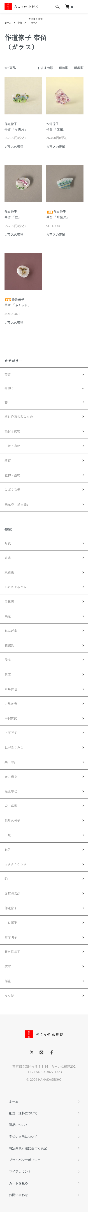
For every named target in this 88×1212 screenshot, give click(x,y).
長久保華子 (12, 951)
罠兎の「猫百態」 (17, 504)
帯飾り (9, 388)
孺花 (8, 981)
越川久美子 (12, 820)
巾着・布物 (12, 445)
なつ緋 (9, 995)
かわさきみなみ (16, 587)
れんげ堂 (11, 630)
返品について (18, 1125)
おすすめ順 (45, 68)
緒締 (8, 460)
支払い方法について (23, 1136)
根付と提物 (12, 431)
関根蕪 (9, 601)
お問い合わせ (18, 1195)
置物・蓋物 (12, 475)
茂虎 (8, 659)
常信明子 (11, 937)
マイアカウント (20, 1171)
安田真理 (11, 805)
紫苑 (8, 674)
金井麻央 (11, 776)
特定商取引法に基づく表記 (28, 1148)
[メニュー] (81, 7)
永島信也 (11, 689)
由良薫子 (11, 922)
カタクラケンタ (16, 864)
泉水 (8, 557)
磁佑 (8, 849)
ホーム (8, 22)
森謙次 (9, 645)
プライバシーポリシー (25, 1159)
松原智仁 (11, 791)
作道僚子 (11, 908)
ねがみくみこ (14, 747)
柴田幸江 (11, 762)
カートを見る (18, 1183)
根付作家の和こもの (19, 416)
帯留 (20, 22)
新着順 (78, 68)
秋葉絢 (9, 572)
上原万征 (11, 732)
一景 (8, 835)
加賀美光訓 (12, 893)
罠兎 (8, 616)
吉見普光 (11, 703)
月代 (8, 543)
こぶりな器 (12, 489)
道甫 (8, 966)
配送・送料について (23, 1113)
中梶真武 (11, 718)
